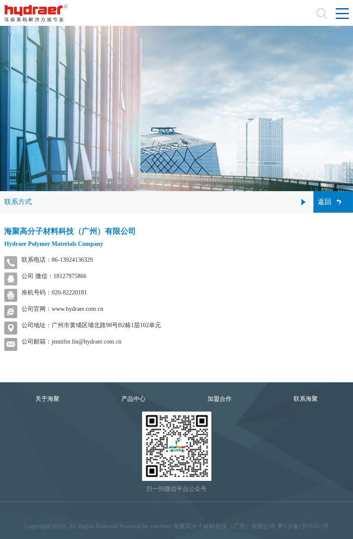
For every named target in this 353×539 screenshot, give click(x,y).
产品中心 (133, 399)
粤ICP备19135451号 (303, 526)
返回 (324, 201)
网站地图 (161, 514)
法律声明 (131, 514)
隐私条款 (192, 514)
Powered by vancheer (145, 526)
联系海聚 (306, 399)
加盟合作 (219, 399)
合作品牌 (222, 514)
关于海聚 (47, 399)
